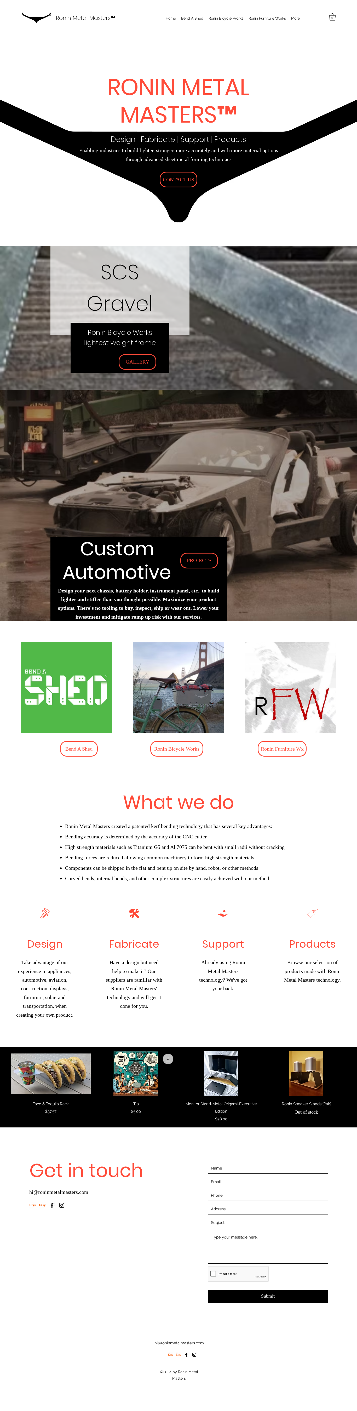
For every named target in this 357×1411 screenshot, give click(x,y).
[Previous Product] (3, 1073)
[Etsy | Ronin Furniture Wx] (42, 1205)
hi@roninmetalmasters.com (58, 1192)
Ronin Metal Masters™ (85, 18)
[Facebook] (52, 1205)
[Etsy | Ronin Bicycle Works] (32, 1205)
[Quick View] (51, 1073)
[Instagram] (61, 1205)
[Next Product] (354, 1073)
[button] (332, 17)
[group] (178, 1086)
